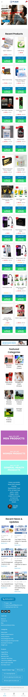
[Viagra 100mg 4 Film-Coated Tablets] (21, 72)
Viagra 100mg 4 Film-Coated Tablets (20, 80)
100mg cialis (20, 670)
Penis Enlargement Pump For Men (10, 641)
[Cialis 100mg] (21, 43)
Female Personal (9, 402)
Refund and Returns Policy (8, 625)
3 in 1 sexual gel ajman (9, 673)
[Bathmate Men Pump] (7, 250)
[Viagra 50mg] (7, 131)
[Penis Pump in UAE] (7, 222)
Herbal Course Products (19, 402)
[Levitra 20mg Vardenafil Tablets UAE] (7, 310)
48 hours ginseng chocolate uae (12, 677)
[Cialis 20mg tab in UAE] (21, 191)
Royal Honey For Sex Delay (21, 230)
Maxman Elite (20, 139)
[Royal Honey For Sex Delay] (21, 222)
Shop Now (6, 21)
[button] (26, 2)
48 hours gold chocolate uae (11, 680)
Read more (4, 543)
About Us (3, 619)
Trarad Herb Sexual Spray (21, 111)
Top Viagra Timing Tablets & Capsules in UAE (21, 541)
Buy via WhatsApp (7, 61)
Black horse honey (7, 79)
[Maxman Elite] (21, 131)
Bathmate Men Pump (7, 258)
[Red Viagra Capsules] (7, 102)
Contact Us (4, 621)
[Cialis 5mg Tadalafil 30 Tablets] (21, 279)
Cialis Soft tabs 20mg (6, 658)
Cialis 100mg (21, 50)
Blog (2, 623)
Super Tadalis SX (7, 50)
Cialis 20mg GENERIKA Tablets (8, 660)
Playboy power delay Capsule (7, 200)
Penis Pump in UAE (7, 229)
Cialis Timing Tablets (19, 366)
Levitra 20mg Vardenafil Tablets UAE (7, 319)
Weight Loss (4, 645)
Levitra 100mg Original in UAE (20, 169)
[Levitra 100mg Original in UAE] (21, 161)
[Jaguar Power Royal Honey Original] (7, 161)
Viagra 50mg (7, 139)
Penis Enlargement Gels (7, 638)
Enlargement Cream (19, 384)
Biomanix (8, 366)
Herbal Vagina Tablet (20, 318)
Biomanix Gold (5, 656)
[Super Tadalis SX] (7, 43)
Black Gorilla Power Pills (7, 662)
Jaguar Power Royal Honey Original (7, 169)
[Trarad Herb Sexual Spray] (21, 102)
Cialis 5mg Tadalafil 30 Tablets (21, 288)
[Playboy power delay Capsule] (7, 191)
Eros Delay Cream (5, 665)
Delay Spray (8, 383)
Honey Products (8, 419)
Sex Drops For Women (7, 643)
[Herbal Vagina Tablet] (21, 310)
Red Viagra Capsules (7, 110)
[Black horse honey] (7, 72)
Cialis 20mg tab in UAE (20, 200)
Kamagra (19, 410)
